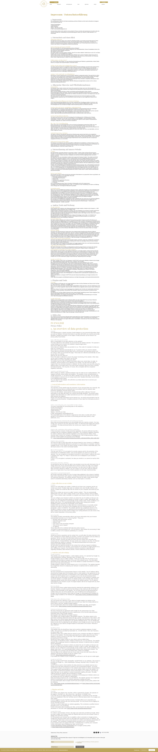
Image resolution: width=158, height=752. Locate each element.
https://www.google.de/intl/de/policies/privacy (63, 295)
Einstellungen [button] (136, 750)
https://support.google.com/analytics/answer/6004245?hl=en (75, 606)
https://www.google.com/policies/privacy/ (75, 312)
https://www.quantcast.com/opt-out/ (65, 655)
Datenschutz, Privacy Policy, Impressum (59, 732)
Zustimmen (152, 750)
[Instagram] (96, 732)
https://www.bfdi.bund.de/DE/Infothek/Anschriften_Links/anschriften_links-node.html (72, 113)
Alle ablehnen (144, 750)
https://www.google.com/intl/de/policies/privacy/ (64, 277)
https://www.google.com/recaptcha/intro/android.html (87, 277)
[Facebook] (94, 732)
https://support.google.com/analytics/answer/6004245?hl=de (69, 244)
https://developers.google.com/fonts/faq (86, 311)
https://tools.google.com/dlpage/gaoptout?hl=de (81, 237)
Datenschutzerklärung (63, 750)
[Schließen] (156, 750)
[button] (60, 4)
